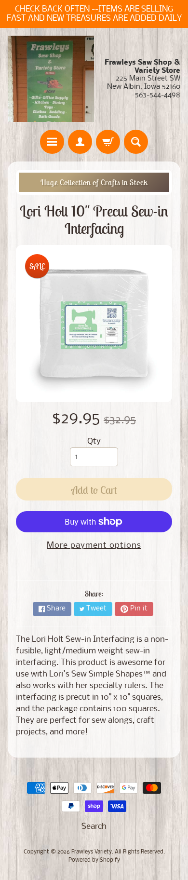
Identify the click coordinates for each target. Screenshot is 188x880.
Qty (94, 441)
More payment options (94, 545)
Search (94, 826)
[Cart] (108, 142)
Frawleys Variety (91, 852)
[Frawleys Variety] (51, 79)
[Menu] (52, 142)
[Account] (80, 142)
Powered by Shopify (94, 860)
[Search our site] (136, 142)
